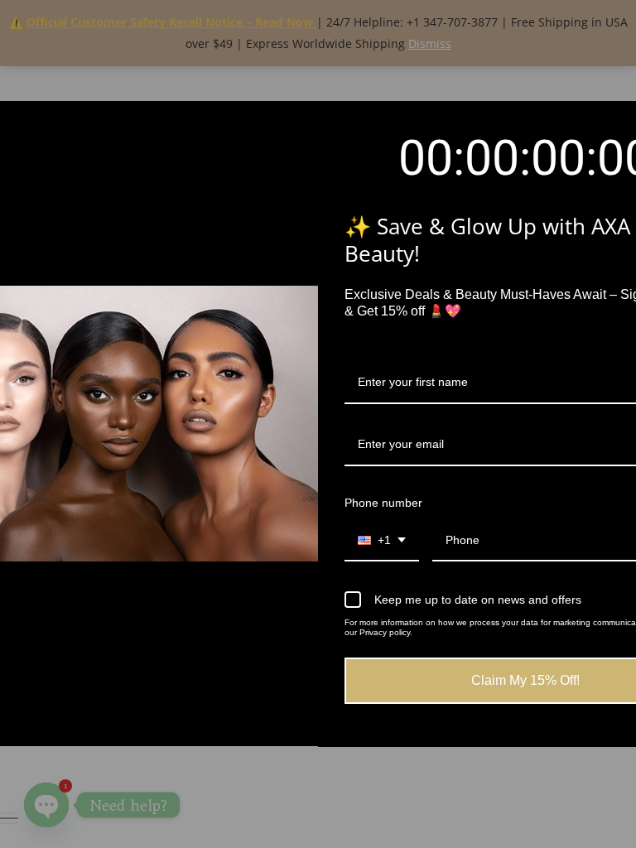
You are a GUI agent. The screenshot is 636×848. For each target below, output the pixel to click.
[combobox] (381, 541)
